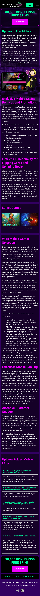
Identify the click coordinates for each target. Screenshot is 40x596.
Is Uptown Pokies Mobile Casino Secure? (20, 536)
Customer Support (29, 576)
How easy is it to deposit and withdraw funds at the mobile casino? (18, 517)
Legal (17, 576)
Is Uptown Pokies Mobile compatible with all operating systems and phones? (19, 488)
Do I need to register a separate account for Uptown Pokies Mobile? (19, 471)
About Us (8, 576)
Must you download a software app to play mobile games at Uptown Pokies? (18, 503)
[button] (37, 4)
